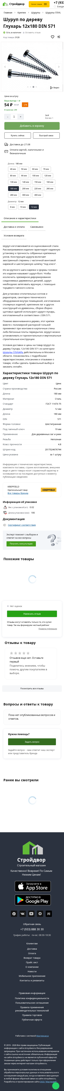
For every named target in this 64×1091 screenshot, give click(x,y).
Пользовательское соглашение (32, 1002)
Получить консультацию (21, 544)
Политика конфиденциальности (32, 998)
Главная (8, 12)
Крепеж (22, 12)
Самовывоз (36, 226)
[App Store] (31, 887)
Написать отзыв (32, 613)
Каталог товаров (36, 4)
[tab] (27, 87)
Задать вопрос (32, 742)
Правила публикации (48, 629)
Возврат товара (32, 957)
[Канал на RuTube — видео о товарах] (49, 914)
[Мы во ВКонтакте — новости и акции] (23, 914)
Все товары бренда (18, 493)
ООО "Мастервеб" (48, 1081)
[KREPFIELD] (44, 490)
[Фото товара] (32, 67)
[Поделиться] (59, 37)
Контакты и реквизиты (32, 980)
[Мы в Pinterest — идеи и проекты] (14, 914)
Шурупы (35, 12)
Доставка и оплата (14, 226)
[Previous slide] (5, 67)
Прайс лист (32, 962)
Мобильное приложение (32, 975)
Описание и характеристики (20, 218)
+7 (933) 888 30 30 (32, 929)
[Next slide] (59, 67)
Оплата (32, 953)
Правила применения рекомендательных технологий (32, 1009)
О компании (32, 966)
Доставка (32, 948)
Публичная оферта (32, 1019)
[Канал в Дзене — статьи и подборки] (40, 914)
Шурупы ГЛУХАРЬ (13, 352)
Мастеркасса (42, 1035)
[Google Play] (31, 901)
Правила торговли (32, 1015)
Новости (32, 971)
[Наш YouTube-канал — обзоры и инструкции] (31, 914)
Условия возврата (14, 235)
